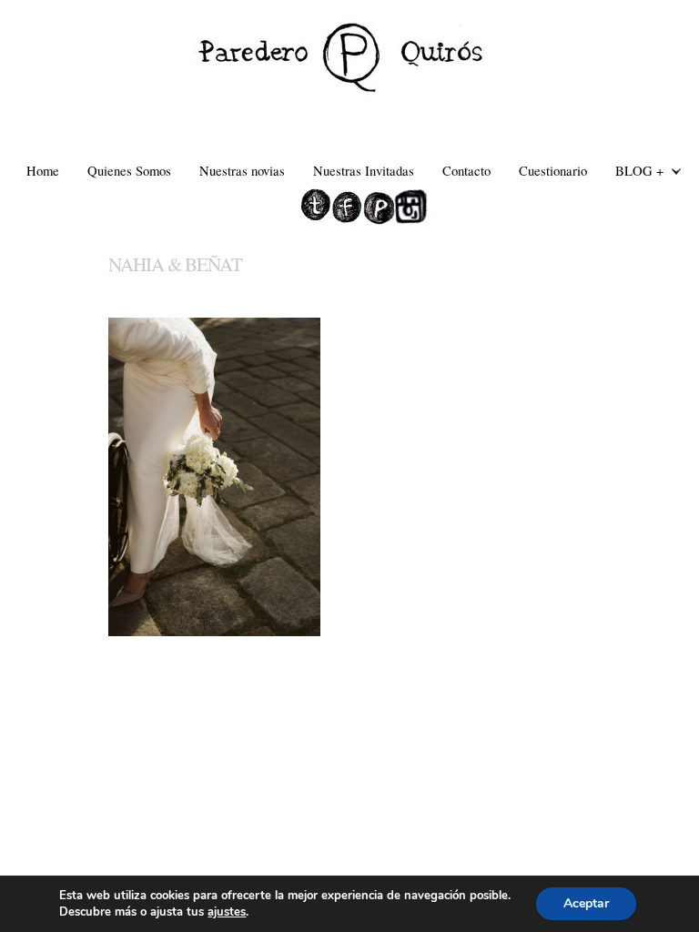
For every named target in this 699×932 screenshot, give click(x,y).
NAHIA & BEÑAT (175, 264)
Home (42, 170)
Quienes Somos (129, 170)
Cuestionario (553, 170)
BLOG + (633, 172)
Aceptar (586, 903)
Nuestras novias (242, 170)
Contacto (466, 170)
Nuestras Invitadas (363, 170)
